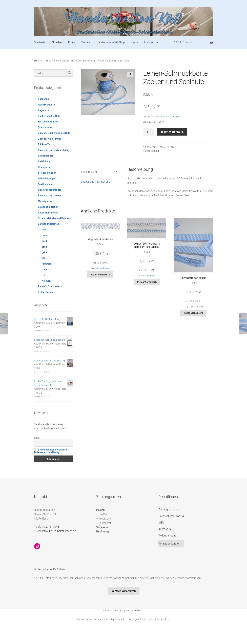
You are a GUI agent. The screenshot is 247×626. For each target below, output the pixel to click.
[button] (130, 74)
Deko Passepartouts (49, 189)
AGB (161, 522)
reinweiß (46, 263)
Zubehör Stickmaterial (50, 286)
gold (44, 241)
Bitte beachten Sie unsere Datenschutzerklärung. (50, 451)
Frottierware (45, 184)
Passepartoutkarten (49, 195)
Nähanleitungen (47, 178)
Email (37, 437)
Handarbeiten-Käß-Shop (111, 42)
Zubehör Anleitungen (49, 138)
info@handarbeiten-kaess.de (59, 531)
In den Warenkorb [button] (100, 274)
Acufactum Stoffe (48, 212)
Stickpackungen (47, 172)
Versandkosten (174, 116)
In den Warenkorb (171, 132)
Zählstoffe (44, 144)
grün (44, 252)
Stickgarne (44, 167)
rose (44, 269)
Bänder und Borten (64, 60)
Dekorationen (45, 292)
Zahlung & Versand (169, 509)
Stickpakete (45, 127)
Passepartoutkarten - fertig (53, 150)
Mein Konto (151, 42)
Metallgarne (45, 201)
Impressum (165, 529)
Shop (48, 60)
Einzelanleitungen (48, 121)
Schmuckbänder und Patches (54, 218)
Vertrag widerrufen (169, 543)
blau (78, 60)
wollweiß (46, 280)
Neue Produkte (46, 104)
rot (43, 275)
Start (40, 60)
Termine (86, 42)
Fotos (71, 42)
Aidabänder (44, 161)
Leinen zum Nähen (48, 207)
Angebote (43, 110)
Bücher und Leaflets (49, 116)
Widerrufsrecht (167, 535)
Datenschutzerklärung (171, 516)
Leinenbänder (45, 155)
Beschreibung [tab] (89, 171)
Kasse (134, 42)
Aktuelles (57, 42)
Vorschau (43, 99)
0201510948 (51, 526)
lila (43, 258)
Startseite (40, 42)
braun (45, 235)
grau (44, 246)
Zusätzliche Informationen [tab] (96, 181)
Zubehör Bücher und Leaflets (54, 133)
